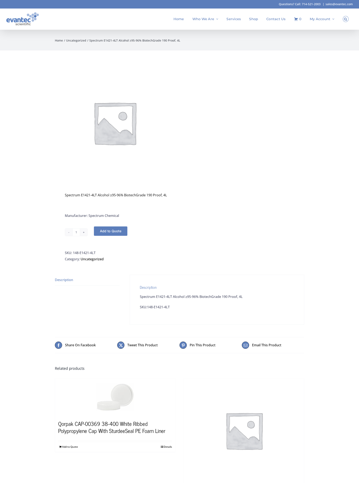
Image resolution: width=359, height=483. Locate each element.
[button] (346, 19)
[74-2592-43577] (244, 430)
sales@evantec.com (339, 4)
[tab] (87, 280)
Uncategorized (92, 259)
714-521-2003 (311, 4)
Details (168, 447)
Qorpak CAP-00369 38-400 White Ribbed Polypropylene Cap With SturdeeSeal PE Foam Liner (111, 427)
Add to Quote (110, 231)
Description (64, 280)
